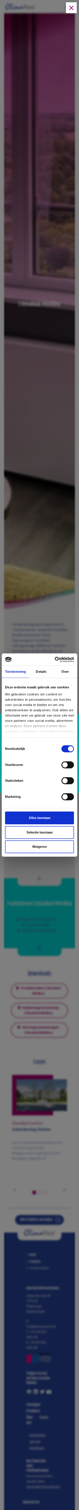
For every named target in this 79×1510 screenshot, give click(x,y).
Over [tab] (65, 671)
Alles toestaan (39, 818)
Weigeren (39, 846)
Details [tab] (41, 671)
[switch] (67, 765)
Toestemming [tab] (15, 671)
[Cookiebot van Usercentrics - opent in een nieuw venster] (56, 659)
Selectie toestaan (40, 832)
